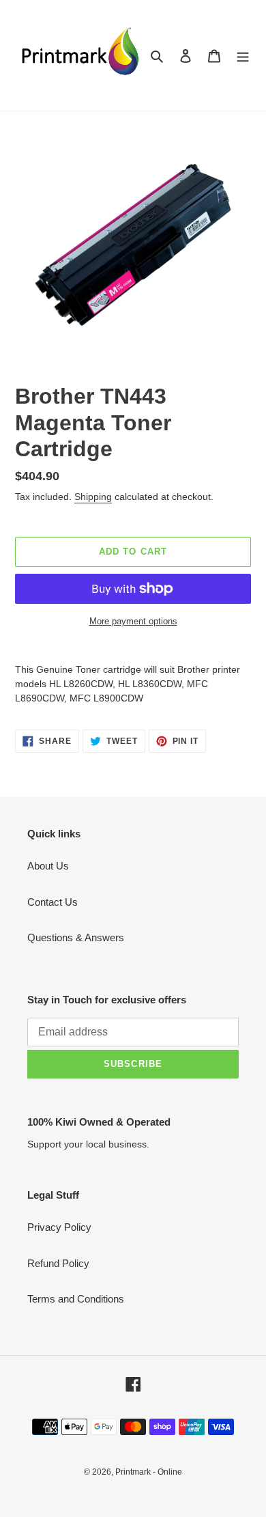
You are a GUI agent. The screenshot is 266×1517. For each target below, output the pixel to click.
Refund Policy (58, 1263)
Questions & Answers (75, 937)
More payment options (133, 621)
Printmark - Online (148, 1472)
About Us (48, 866)
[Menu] (242, 55)
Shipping (93, 496)
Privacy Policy (59, 1227)
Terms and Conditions (75, 1299)
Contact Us (52, 902)
